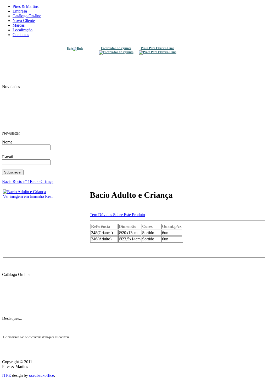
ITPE (6, 375)
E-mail (7, 157)
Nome (7, 142)
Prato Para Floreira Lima (157, 48)
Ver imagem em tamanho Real (28, 196)
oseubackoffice (41, 375)
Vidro (134, 280)
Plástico (134, 288)
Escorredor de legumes (116, 48)
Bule (70, 48)
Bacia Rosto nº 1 (16, 181)
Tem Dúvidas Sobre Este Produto (117, 214)
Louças (134, 303)
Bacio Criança (41, 181)
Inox (134, 296)
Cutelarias (134, 311)
